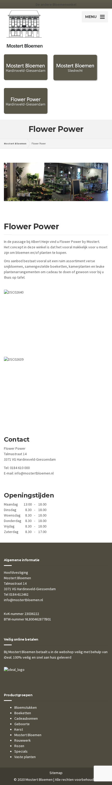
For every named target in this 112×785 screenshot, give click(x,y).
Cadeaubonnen (26, 718)
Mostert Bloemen (27, 735)
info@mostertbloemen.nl (34, 473)
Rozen (19, 745)
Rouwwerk (22, 740)
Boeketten (22, 713)
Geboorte (22, 724)
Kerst (18, 729)
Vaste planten (25, 756)
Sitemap (56, 772)
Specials (21, 751)
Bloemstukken (25, 707)
